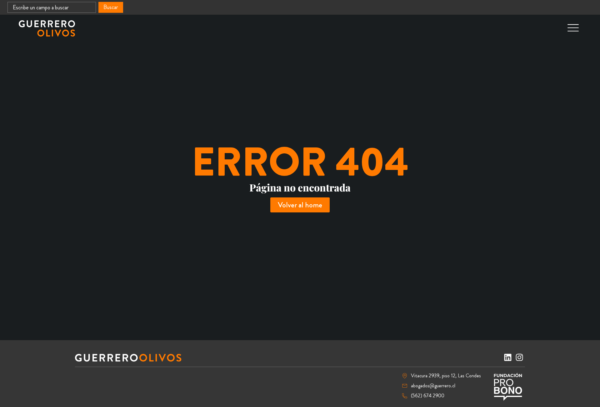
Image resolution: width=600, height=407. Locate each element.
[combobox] (52, 7)
